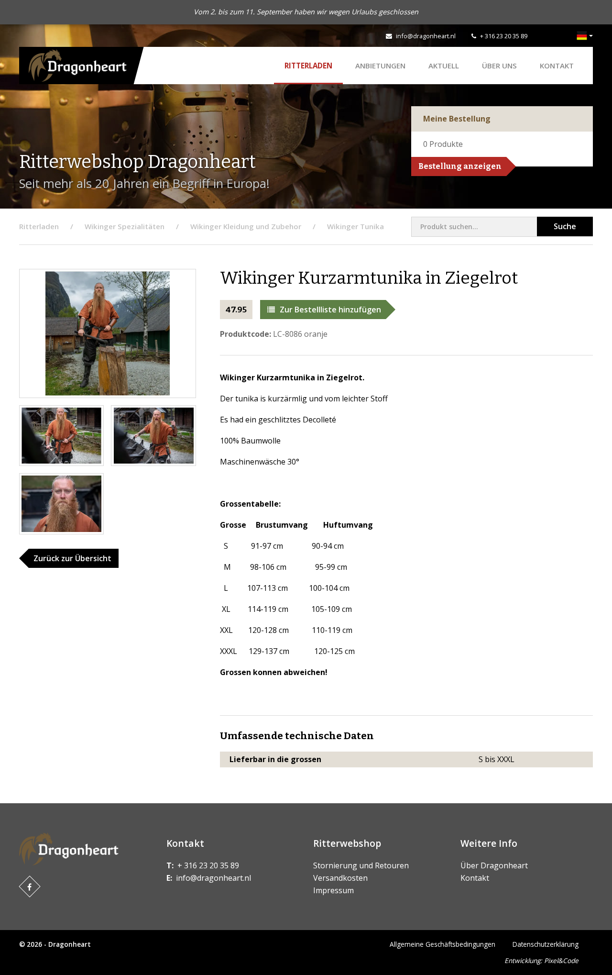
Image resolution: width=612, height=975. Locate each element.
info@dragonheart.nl (426, 36)
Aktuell (443, 65)
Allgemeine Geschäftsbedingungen (442, 944)
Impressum (333, 890)
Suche (565, 226)
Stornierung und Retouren (361, 865)
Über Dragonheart (494, 865)
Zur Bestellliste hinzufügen (330, 309)
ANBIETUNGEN (380, 65)
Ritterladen (308, 65)
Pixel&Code (561, 960)
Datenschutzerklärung (546, 944)
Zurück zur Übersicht (72, 558)
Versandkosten (340, 878)
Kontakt (557, 65)
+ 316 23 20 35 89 (503, 36)
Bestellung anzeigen (460, 166)
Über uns (499, 65)
